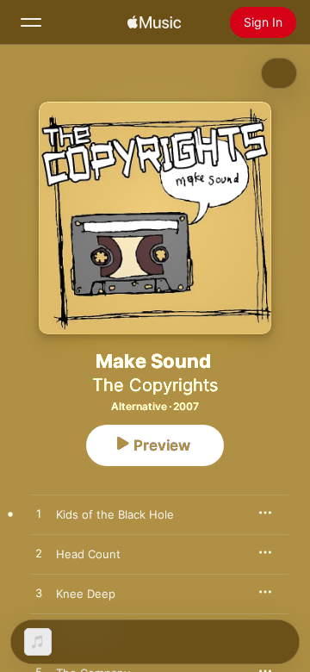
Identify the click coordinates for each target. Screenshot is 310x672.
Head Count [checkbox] (88, 554)
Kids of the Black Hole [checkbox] (115, 514)
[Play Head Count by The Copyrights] (39, 554)
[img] (154, 22)
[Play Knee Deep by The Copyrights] (39, 593)
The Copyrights (155, 385)
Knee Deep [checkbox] (85, 593)
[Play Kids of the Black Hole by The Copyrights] (39, 514)
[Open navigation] (31, 22)
